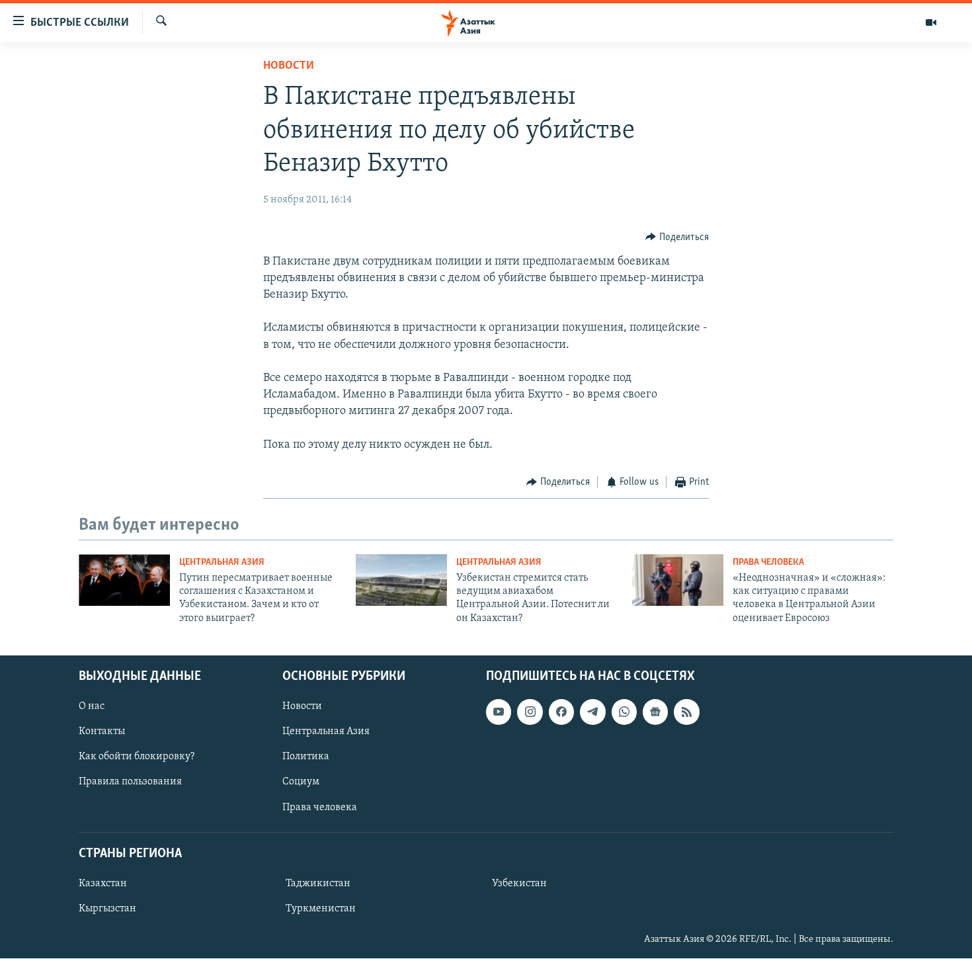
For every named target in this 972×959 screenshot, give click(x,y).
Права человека (768, 562)
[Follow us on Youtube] (498, 711)
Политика (305, 757)
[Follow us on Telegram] (592, 711)
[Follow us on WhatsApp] (624, 711)
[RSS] (686, 711)
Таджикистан (318, 883)
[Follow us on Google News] (655, 711)
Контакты (102, 731)
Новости (288, 66)
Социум (300, 782)
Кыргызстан (107, 908)
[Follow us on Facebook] (561, 711)
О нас (91, 706)
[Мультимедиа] (931, 22)
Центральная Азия (221, 562)
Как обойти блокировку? (136, 757)
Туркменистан (321, 908)
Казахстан (103, 883)
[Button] (677, 237)
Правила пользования (130, 782)
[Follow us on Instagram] (529, 711)
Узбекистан (519, 883)
